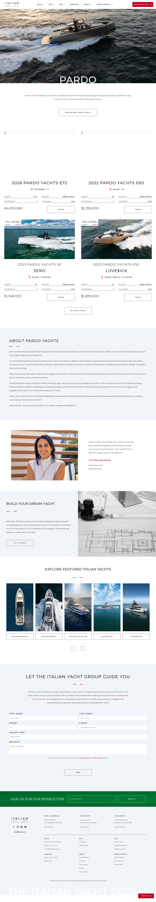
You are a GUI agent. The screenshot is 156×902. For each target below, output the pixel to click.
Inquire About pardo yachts (78, 112)
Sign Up (132, 799)
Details (61, 209)
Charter (74, 4)
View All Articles (119, 857)
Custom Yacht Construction (52, 842)
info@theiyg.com (20, 832)
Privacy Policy (85, 758)
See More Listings (78, 310)
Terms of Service (98, 758)
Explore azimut (107, 636)
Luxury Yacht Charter (50, 857)
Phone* (13, 723)
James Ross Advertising (100, 880)
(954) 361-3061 (48, 827)
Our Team (82, 861)
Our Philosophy (84, 857)
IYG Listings (82, 842)
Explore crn (49, 636)
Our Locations (83, 864)
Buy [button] (51, 4)
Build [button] (40, 4)
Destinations (48, 861)
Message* (14, 742)
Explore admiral (136, 636)
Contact (81, 868)
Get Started (20, 543)
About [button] (87, 4)
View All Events (119, 861)
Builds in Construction (51, 845)
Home (6, 12)
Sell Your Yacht (118, 842)
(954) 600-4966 (119, 827)
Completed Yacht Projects (52, 849)
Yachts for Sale (83, 845)
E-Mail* (83, 723)
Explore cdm (78, 636)
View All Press (118, 864)
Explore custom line (20, 636)
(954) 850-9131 (95, 469)
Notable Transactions (120, 845)
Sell (61, 4)
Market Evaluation (120, 849)
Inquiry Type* (17, 733)
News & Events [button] (104, 4)
